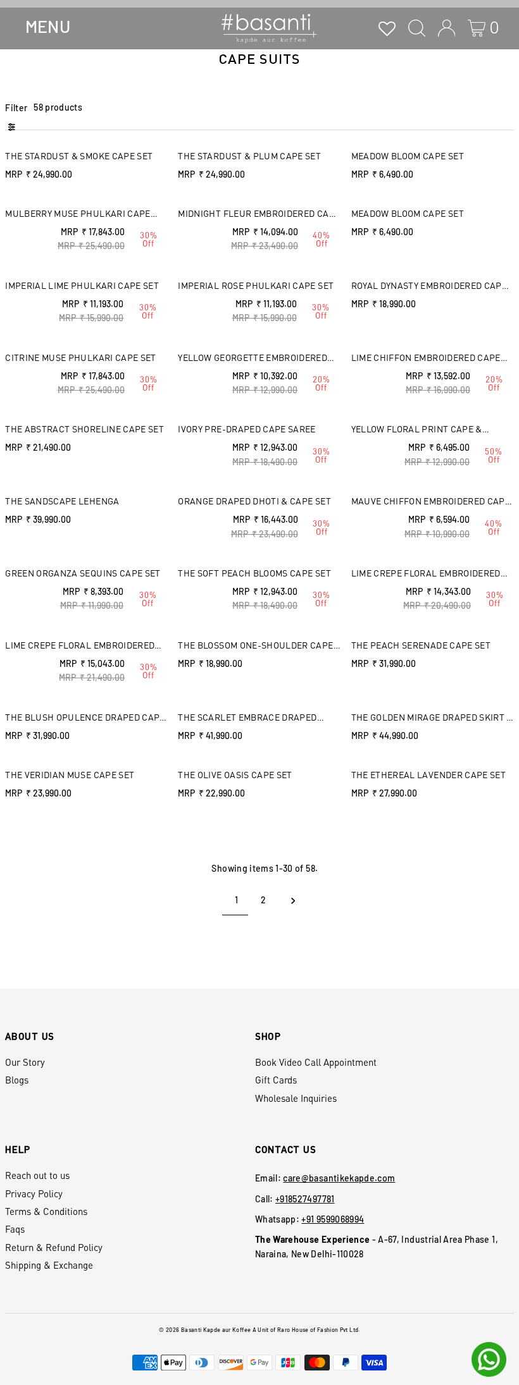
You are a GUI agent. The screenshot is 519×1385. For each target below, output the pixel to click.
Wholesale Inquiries (296, 1098)
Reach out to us (37, 1175)
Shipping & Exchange (49, 1265)
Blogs (16, 1079)
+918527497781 (305, 1198)
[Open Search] (416, 28)
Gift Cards (276, 1079)
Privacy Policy (34, 1193)
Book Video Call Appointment (316, 1062)
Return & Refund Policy (54, 1247)
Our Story (25, 1062)
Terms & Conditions (46, 1211)
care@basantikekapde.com (339, 1178)
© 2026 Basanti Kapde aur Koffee (205, 1329)
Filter (16, 107)
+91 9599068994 (332, 1219)
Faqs (15, 1229)
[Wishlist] (387, 28)
